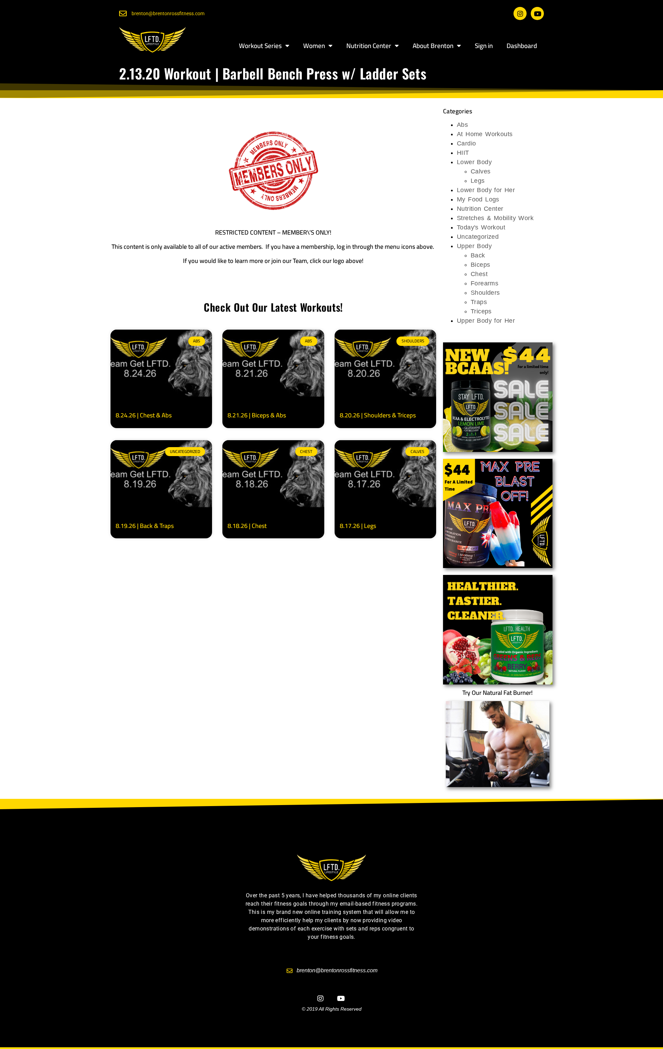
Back (478, 255)
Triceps (481, 311)
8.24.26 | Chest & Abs (144, 415)
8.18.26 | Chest (247, 525)
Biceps (480, 264)
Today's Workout (481, 227)
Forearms (484, 283)
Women (314, 45)
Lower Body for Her (486, 190)
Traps (479, 302)
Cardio (466, 143)
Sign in (484, 45)
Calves (480, 171)
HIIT (463, 152)
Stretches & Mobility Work (495, 218)
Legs (478, 180)
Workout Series (260, 45)
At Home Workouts (484, 134)
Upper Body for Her (486, 320)
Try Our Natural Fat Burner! (497, 692)
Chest (479, 274)
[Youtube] (537, 13)
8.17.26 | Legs (358, 525)
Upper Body (474, 246)
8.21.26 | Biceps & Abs (257, 415)
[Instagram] (520, 13)
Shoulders (485, 292)
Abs (462, 124)
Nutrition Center (368, 45)
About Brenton (433, 45)
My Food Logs (478, 199)
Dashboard (522, 45)
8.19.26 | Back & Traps (145, 525)
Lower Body (474, 162)
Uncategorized (478, 236)
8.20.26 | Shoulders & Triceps (378, 415)
